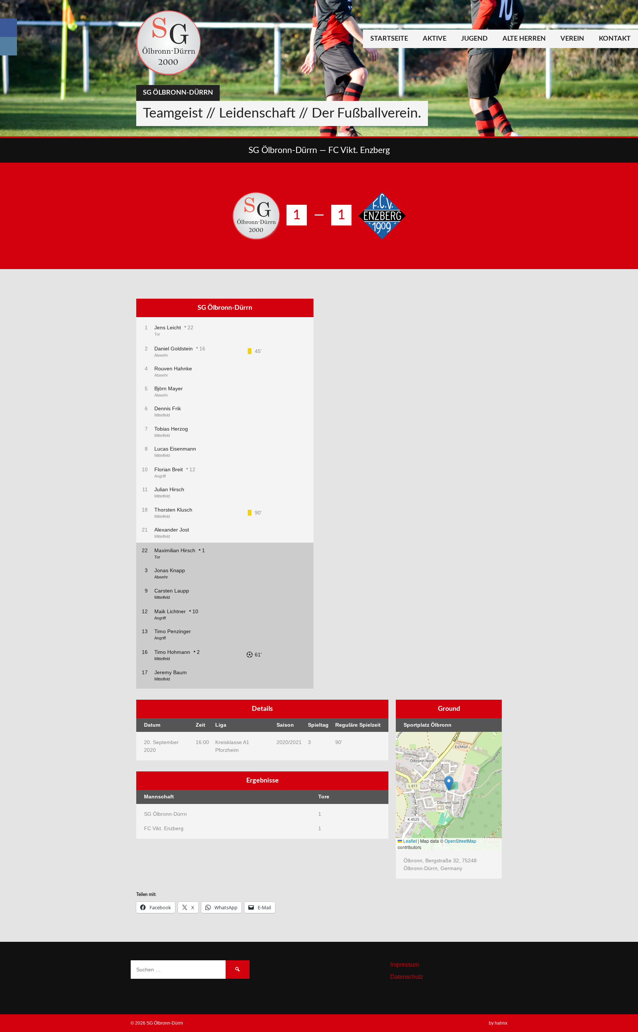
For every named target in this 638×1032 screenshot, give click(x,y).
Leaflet (409, 841)
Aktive (434, 38)
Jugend (474, 38)
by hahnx (498, 1023)
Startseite (389, 38)
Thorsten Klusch (173, 510)
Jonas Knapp (169, 570)
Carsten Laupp (171, 591)
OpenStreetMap (460, 841)
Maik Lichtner (170, 611)
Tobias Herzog (171, 429)
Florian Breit (168, 469)
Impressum (404, 964)
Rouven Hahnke (173, 368)
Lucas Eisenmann (175, 449)
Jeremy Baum (170, 672)
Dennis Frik (167, 408)
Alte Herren (524, 38)
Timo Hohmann (172, 652)
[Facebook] (8, 27)
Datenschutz (406, 977)
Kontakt (615, 38)
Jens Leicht (167, 327)
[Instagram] (8, 46)
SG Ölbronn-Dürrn (178, 92)
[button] (448, 783)
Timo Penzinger (172, 631)
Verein (572, 38)
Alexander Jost (171, 530)
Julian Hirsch (169, 489)
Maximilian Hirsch (174, 550)
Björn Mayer (168, 388)
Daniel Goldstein (173, 349)
